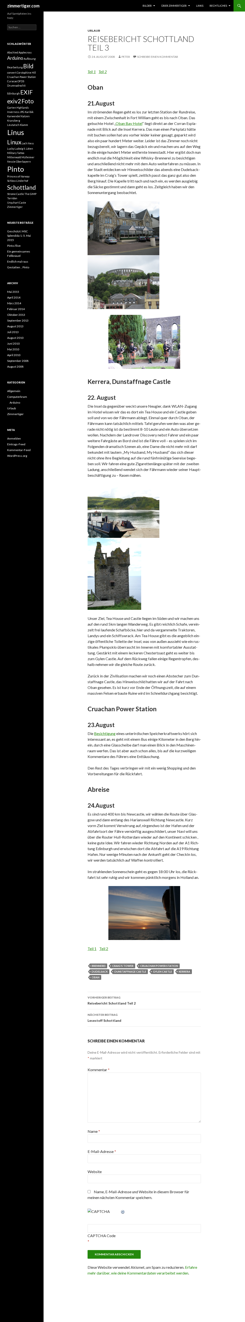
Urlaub (94, 30)
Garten (11, 107)
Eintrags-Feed (16, 444)
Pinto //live (14, 245)
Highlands (23, 107)
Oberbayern (23, 161)
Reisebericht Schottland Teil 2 (112, 1000)
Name (94, 1131)
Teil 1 (92, 71)
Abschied (12, 52)
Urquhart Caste (16, 202)
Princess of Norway (18, 176)
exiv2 (14, 101)
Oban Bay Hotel (129, 123)
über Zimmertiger (174, 5)
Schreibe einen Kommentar (157, 57)
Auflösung (30, 58)
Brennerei (99, 965)
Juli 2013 (13, 332)
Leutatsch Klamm (17, 124)
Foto (28, 101)
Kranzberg (13, 120)
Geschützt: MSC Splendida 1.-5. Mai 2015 (19, 235)
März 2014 (14, 303)
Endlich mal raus (17, 261)
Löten (29, 148)
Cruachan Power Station (159, 965)
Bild (28, 66)
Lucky (10, 148)
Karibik (29, 111)
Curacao (12, 81)
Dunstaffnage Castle (130, 971)
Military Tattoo (15, 152)
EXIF (26, 92)
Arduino (15, 58)
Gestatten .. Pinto (18, 267)
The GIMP (30, 193)
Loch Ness (28, 143)
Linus (15, 132)
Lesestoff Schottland (104, 1017)
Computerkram (17, 397)
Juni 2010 (13, 343)
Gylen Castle (162, 971)
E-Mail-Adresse (102, 1151)
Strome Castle (15, 193)
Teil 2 (103, 71)
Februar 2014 (16, 309)
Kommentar (99, 1069)
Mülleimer (28, 157)
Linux (14, 142)
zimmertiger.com (23, 5)
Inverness (13, 111)
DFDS (20, 81)
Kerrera (184, 971)
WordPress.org (17, 456)
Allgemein (13, 391)
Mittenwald (14, 157)
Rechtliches (218, 5)
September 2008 (17, 361)
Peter (126, 57)
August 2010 (15, 338)
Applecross (25, 52)
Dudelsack (100, 971)
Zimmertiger (15, 206)
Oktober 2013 (16, 315)
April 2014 (13, 297)
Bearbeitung (15, 67)
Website (95, 1171)
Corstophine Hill (26, 72)
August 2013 (15, 326)
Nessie (11, 161)
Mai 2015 (13, 292)
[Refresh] (123, 1211)
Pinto (15, 169)
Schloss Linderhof (17, 180)
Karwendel (14, 116)
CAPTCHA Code (102, 1235)
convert (11, 72)
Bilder (147, 5)
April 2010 (13, 355)
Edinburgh (13, 93)
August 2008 (15, 366)
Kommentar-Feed (19, 450)
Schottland (21, 187)
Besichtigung (105, 733)
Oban (96, 977)
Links (199, 5)
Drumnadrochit (16, 85)
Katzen (25, 116)
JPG (22, 111)
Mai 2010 (13, 349)
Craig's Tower (123, 965)
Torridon (12, 198)
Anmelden (14, 438)
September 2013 (17, 320)
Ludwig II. (20, 148)
